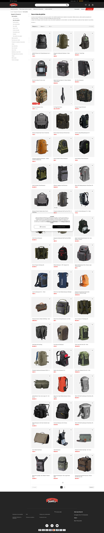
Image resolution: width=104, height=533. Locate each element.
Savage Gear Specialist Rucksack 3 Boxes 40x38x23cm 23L (83, 476)
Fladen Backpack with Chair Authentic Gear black (40, 423)
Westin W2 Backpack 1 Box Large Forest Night (62, 476)
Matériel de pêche (14, 9)
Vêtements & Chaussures (38, 9)
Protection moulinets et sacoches (18, 42)
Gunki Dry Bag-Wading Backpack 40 (82, 132)
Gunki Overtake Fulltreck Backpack (61, 158)
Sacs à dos (14, 49)
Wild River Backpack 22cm (37, 107)
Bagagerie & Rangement (18, 11)
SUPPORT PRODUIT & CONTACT (17, 518)
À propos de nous (42, 517)
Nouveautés (77, 9)
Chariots (14, 34)
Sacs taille (15, 26)
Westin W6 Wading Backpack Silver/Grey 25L (84, 185)
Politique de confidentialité (44, 514)
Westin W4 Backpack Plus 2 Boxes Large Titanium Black (83, 265)
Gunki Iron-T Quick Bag (79, 53)
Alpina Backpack (57, 449)
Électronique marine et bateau (25, 9)
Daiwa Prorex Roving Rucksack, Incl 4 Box (62, 318)
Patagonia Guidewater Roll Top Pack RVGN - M (62, 239)
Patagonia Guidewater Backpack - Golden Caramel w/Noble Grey (40, 159)
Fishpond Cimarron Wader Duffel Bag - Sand (41, 318)
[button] (85, 1)
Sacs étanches (15, 45)
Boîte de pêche (15, 38)
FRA (14, 1)
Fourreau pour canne (16, 40)
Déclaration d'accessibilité (18, 514)
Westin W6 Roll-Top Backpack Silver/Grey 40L (84, 395)
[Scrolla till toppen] (63, 483)
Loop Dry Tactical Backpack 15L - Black (83, 211)
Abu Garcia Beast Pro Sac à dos (38, 80)
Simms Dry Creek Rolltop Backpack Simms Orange (62, 396)
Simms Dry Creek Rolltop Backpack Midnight (62, 291)
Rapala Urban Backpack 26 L (59, 370)
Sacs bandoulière (16, 24)
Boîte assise (14, 57)
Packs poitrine (15, 22)
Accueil (12, 11)
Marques (83, 9)
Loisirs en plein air (48, 9)
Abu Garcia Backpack (79, 80)
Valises (13, 55)
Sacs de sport (14, 47)
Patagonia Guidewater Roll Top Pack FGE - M (62, 211)
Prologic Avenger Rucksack (80, 107)
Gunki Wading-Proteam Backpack (81, 158)
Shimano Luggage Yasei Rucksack (60, 185)
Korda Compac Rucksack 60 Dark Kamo (62, 132)
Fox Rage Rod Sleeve (58, 107)
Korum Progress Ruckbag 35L (38, 264)
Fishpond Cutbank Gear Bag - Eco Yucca (83, 449)
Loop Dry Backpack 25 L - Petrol (38, 291)
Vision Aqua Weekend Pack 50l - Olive (82, 370)
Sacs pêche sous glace (17, 36)
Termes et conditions (30, 517)
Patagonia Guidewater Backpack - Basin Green (62, 54)
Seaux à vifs (15, 28)
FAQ (27, 514)
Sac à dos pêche (16, 20)
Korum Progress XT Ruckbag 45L (81, 318)
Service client (73, 1)
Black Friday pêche (78, 520)
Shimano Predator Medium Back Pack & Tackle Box (40, 212)
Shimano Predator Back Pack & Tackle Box (40, 132)
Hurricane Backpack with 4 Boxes (60, 422)
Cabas (13, 44)
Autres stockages (15, 59)
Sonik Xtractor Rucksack (37, 238)
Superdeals (90, 9)
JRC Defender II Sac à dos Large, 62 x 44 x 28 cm (41, 396)
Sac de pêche (25, 11)
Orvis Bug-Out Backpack (59, 344)
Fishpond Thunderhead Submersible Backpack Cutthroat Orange (82, 292)
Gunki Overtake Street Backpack (38, 185)
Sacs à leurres (15, 18)
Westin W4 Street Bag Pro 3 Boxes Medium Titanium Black (62, 81)
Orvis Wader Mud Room (37, 449)
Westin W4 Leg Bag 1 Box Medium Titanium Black (41, 476)
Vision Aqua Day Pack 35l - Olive (81, 344)
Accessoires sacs (16, 32)
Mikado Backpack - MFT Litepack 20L (61, 264)
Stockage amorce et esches (17, 53)
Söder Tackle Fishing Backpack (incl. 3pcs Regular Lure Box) (83, 239)
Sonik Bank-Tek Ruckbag (37, 344)
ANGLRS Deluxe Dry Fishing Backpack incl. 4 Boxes (41, 54)
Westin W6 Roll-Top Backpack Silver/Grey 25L (84, 422)
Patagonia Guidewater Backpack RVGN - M (40, 370)
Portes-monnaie (16, 30)
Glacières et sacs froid (16, 51)
